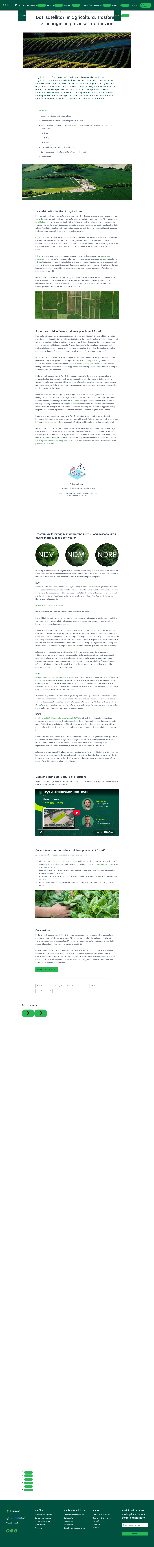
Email (124, 1530)
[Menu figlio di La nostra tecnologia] (41, 5)
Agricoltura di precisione (75, 12)
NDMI (46, 142)
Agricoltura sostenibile (96, 12)
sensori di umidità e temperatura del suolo (86, 363)
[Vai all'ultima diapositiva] (28, 1013)
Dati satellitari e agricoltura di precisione (57, 147)
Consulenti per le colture (74, 1514)
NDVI (46, 133)
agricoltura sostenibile (44, 991)
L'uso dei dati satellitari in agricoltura (56, 116)
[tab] (28, 1472)
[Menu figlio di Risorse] (76, 5)
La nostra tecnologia (43, 1521)
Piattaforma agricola (43, 1514)
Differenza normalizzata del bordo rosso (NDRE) (54, 677)
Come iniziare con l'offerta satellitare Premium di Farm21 (63, 152)
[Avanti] (40, 1013)
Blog (52, 12)
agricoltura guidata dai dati (59, 986)
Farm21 (57, 12)
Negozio (38, 1528)
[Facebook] (8, 1530)
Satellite (85, 12)
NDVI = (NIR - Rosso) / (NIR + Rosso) (49, 605)
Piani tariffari (87, 5)
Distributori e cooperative (74, 1528)
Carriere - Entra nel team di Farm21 (104, 1519)
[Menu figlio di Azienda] (107, 5)
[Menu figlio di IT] (125, 15)
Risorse (96, 1527)
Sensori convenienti (43, 1518)
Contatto (22, 16)
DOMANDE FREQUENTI (102, 1514)
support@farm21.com (105, 864)
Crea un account (144, 5)
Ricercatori (68, 1524)
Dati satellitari (96, 986)
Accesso (135, 5)
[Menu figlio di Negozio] (125, 5)
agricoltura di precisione (80, 986)
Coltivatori (68, 1521)
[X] (11, 1530)
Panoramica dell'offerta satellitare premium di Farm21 (63, 121)
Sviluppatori (69, 1518)
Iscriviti (135, 1533)
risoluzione (75, 400)
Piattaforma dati (42, 986)
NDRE (46, 138)
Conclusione (46, 157)
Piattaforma (63, 12)
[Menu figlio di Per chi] (58, 5)
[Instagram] (15, 1530)
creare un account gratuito (58, 861)
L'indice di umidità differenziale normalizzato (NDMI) (56, 718)
